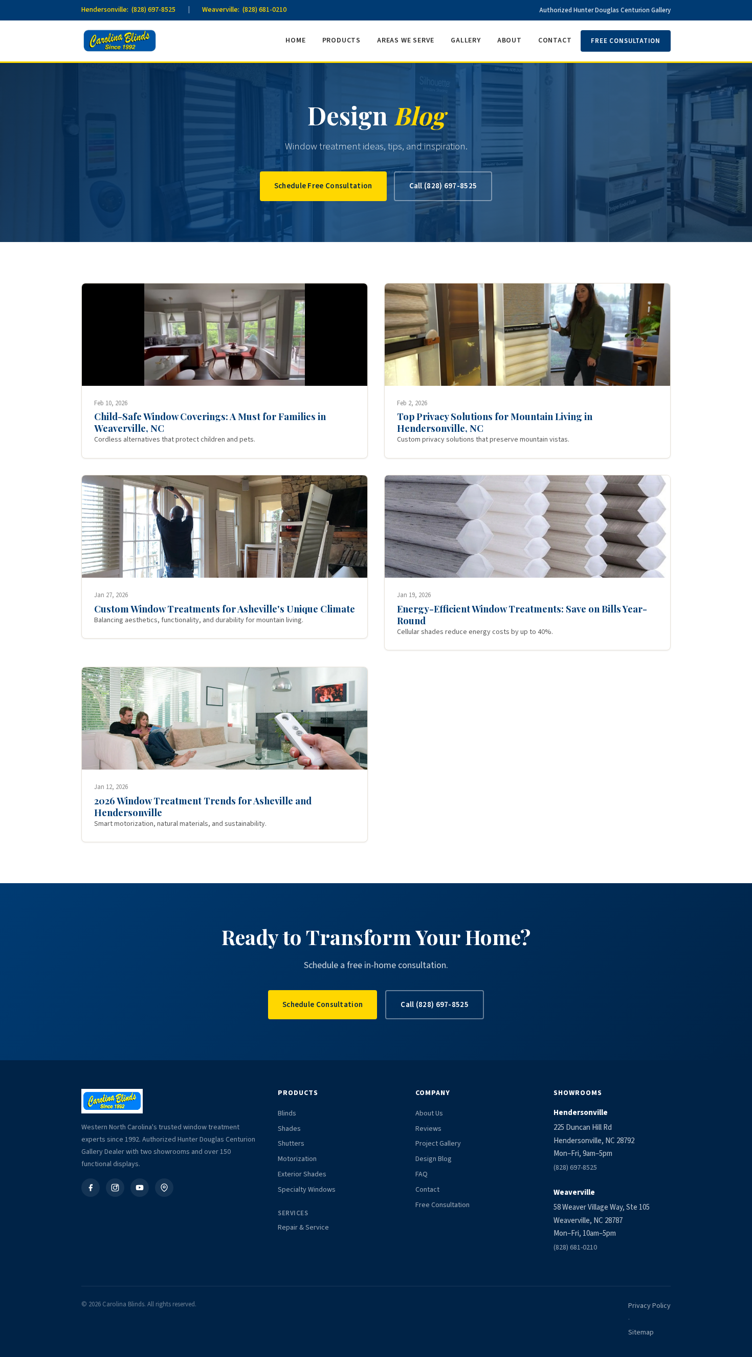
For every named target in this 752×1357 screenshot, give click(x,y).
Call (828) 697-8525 (443, 186)
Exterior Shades (302, 1174)
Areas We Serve (405, 40)
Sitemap (641, 1332)
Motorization (297, 1159)
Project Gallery (438, 1144)
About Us (429, 1113)
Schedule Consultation (322, 1004)
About (509, 40)
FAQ (421, 1174)
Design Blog (433, 1159)
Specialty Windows (307, 1190)
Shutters (291, 1144)
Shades (289, 1129)
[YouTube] (139, 1187)
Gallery (466, 40)
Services (293, 1213)
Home (295, 40)
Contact (555, 40)
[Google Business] (164, 1187)
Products (341, 40)
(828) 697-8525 (575, 1168)
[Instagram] (115, 1187)
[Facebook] (90, 1187)
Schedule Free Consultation (323, 186)
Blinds (287, 1113)
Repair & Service (303, 1227)
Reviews (428, 1129)
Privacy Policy (649, 1306)
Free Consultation (625, 41)
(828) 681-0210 (575, 1247)
